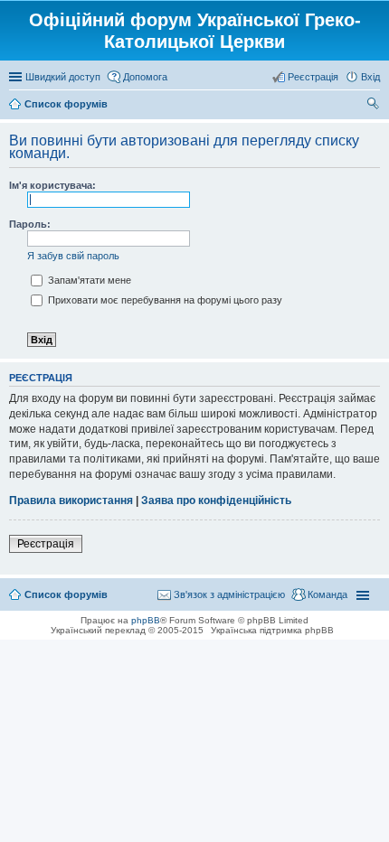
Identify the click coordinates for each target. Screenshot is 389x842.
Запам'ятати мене (88, 280)
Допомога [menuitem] (145, 76)
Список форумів (66, 594)
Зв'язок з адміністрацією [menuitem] (229, 594)
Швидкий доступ (62, 76)
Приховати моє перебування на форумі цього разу (163, 300)
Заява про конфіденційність (216, 500)
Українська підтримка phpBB (272, 630)
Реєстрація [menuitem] (313, 76)
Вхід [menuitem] (370, 76)
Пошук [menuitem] (373, 105)
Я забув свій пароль (73, 255)
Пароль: (30, 224)
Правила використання (71, 500)
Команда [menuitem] (327, 594)
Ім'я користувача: (52, 185)
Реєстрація (45, 544)
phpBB (145, 620)
